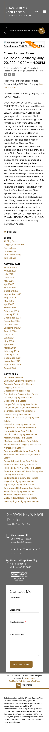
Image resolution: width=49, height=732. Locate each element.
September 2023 (12, 364)
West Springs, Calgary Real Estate (21, 501)
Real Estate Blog (12, 254)
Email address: (17, 622)
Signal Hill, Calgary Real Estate (19, 484)
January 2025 (11, 314)
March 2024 (10, 347)
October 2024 (11, 324)
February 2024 (11, 351)
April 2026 (9, 284)
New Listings (10, 248)
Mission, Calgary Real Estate (18, 437)
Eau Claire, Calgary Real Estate (19, 424)
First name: (15, 597)
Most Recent (10, 267)
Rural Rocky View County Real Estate (22, 467)
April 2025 (9, 304)
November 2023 (12, 361)
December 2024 (12, 317)
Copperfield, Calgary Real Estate (20, 404)
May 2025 (9, 301)
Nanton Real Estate (14, 447)
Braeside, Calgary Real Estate (19, 384)
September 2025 (12, 294)
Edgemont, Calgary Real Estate (20, 427)
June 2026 (9, 277)
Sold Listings (10, 257)
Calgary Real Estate (14, 387)
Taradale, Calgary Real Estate (19, 491)
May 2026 (9, 280)
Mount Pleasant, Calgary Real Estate (22, 444)
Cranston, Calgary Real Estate (19, 410)
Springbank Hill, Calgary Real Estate (22, 488)
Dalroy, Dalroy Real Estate (17, 414)
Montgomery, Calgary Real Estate (21, 441)
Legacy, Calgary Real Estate (18, 431)
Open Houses (11, 251)
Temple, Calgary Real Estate (18, 494)
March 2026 (10, 287)
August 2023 (10, 368)
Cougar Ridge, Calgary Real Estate (28, 71)
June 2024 (9, 337)
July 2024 (9, 334)
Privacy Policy (29, 678)
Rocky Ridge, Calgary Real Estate (21, 461)
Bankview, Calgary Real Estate (19, 380)
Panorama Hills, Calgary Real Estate (22, 451)
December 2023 (12, 357)
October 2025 (11, 290)
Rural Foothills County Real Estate (21, 464)
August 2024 (10, 331)
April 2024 (9, 344)
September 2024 (12, 327)
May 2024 (9, 341)
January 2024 (11, 354)
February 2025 (11, 311)
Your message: (17, 634)
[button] (11, 549)
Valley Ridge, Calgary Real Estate (21, 497)
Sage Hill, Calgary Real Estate (19, 481)
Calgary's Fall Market (14, 244)
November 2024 (12, 321)
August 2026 (10, 270)
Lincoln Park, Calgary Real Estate (20, 434)
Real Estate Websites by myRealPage (24, 681)
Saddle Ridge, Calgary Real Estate (21, 477)
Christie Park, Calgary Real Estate (21, 394)
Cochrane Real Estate (15, 400)
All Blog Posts (11, 241)
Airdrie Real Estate (13, 377)
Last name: (15, 609)
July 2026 (8, 274)
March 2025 (10, 307)
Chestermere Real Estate (17, 390)
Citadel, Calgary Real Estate (18, 397)
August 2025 (10, 297)
